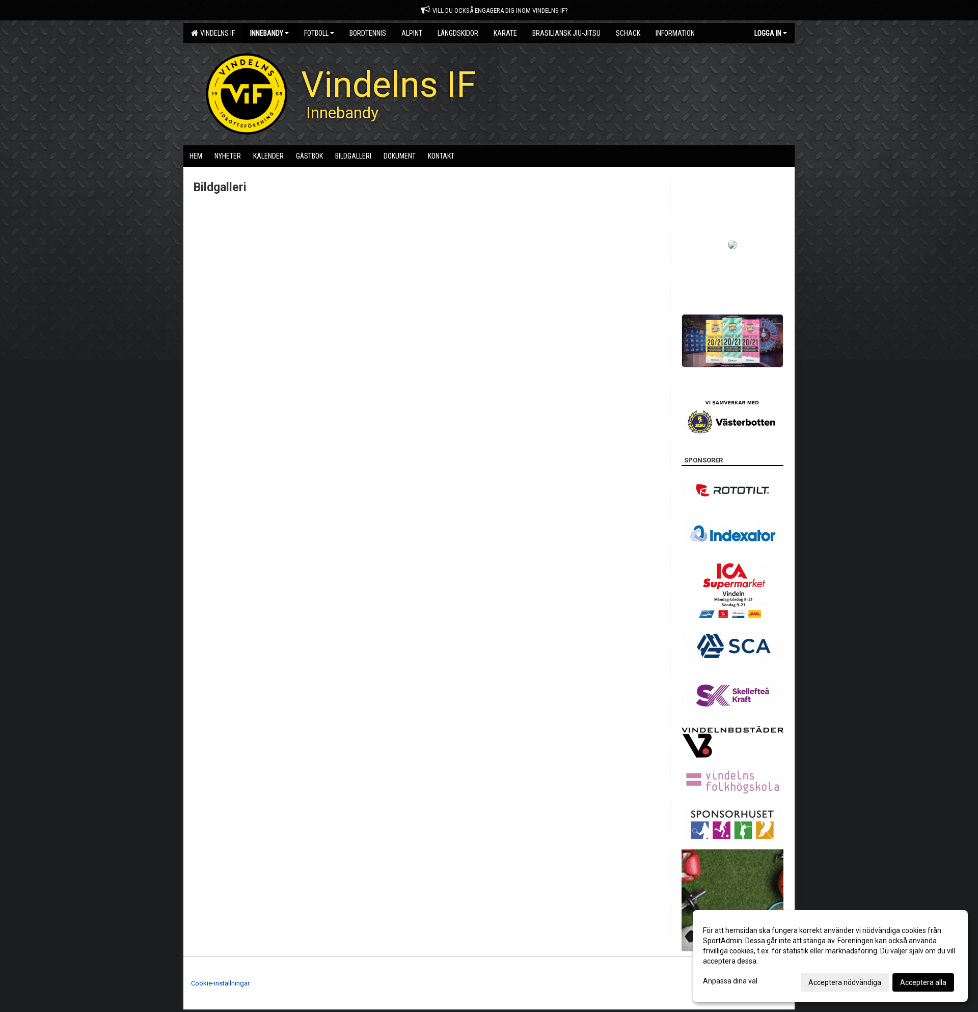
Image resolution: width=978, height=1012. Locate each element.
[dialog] (830, 956)
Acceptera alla (923, 982)
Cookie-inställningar (220, 983)
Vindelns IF (216, 33)
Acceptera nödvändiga (844, 982)
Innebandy (266, 33)
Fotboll (316, 33)
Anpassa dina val (730, 981)
